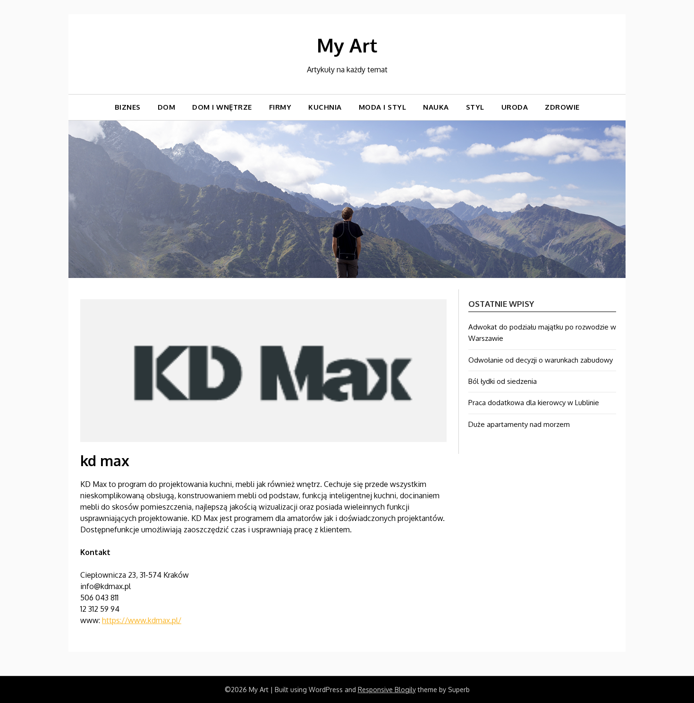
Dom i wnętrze (222, 107)
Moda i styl (382, 107)
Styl (475, 107)
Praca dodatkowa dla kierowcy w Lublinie (533, 402)
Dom (167, 107)
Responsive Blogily (387, 690)
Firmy (280, 107)
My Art (347, 45)
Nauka (436, 107)
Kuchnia (325, 107)
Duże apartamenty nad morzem (519, 424)
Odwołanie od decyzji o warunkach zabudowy (540, 360)
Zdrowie (562, 107)
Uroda (514, 107)
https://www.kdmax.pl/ (141, 620)
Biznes (128, 107)
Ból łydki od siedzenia (502, 381)
